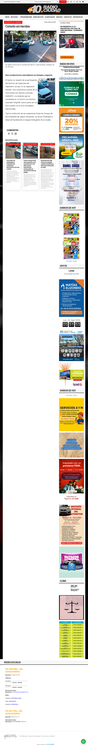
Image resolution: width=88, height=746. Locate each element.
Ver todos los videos (67, 57)
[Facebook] (74, 1)
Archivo (59, 17)
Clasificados (50, 17)
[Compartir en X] (12, 133)
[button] (57, 1)
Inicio (7, 17)
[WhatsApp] (68, 1)
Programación (26, 17)
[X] (71, 1)
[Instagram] (77, 1)
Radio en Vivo (38, 17)
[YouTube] (83, 1)
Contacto (68, 17)
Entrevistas (78, 17)
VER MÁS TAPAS (71, 261)
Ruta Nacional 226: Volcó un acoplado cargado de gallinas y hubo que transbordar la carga (47, 164)
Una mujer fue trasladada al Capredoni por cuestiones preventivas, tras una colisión (13, 165)
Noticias (14, 17)
